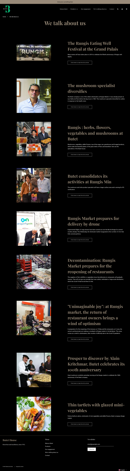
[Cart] (126, 9)
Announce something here (65, 2)
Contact (111, 9)
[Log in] (122, 9)
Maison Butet (64, 9)
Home (4, 16)
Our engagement (86, 9)
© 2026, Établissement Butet (8, 466)
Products (47, 446)
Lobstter (21, 466)
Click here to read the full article (80, 62)
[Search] (117, 9)
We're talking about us (100, 9)
